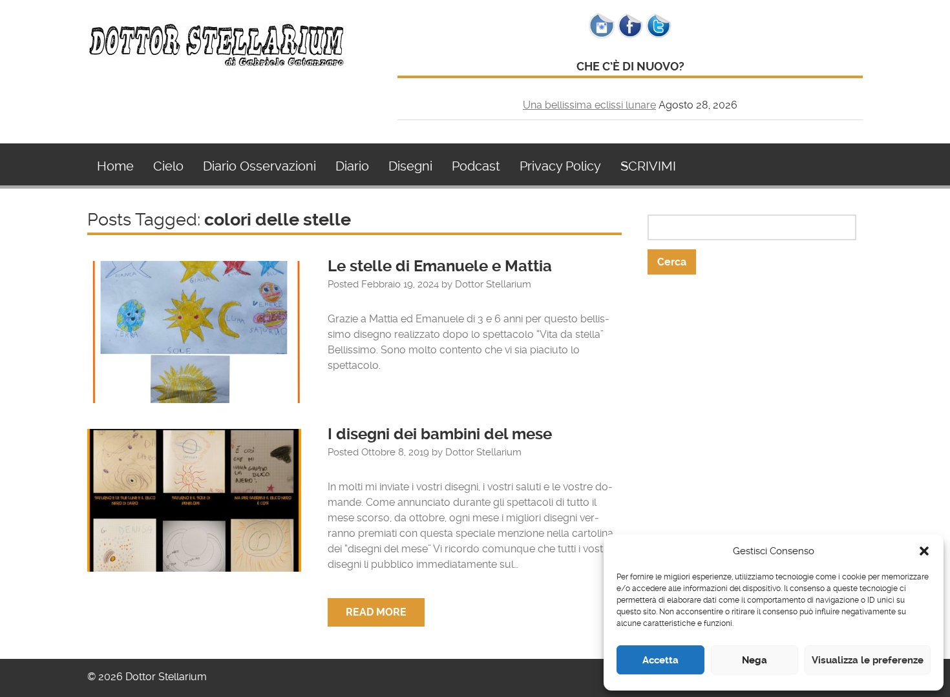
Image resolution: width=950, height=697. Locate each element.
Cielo (168, 166)
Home (115, 166)
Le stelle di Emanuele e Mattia (442, 266)
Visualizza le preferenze (868, 660)
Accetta (660, 660)
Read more (376, 612)
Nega (754, 660)
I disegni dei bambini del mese (440, 434)
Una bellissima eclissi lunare (589, 105)
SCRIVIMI (648, 166)
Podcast (476, 166)
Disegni (410, 166)
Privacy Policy (560, 166)
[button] (924, 551)
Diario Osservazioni (259, 166)
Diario (352, 166)
